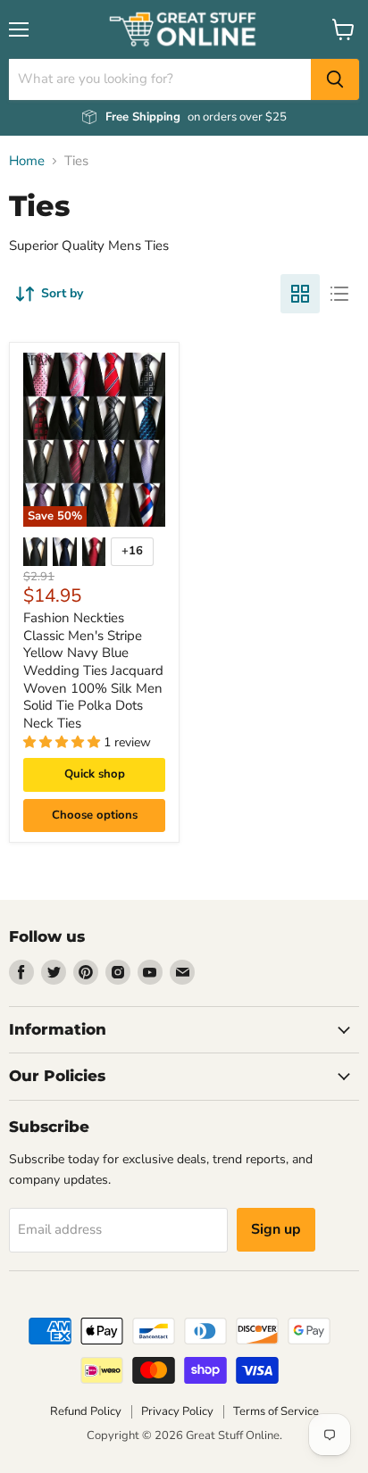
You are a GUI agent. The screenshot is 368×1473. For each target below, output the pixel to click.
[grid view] (300, 293)
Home (27, 161)
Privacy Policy (177, 1411)
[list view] (339, 293)
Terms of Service (276, 1411)
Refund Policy (85, 1411)
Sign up (276, 1229)
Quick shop (94, 774)
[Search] (335, 79)
